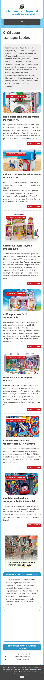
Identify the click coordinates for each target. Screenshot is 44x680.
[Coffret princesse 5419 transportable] (22, 309)
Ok (22, 677)
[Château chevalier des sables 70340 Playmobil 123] (22, 169)
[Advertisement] (22, 626)
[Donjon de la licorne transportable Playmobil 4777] (22, 112)
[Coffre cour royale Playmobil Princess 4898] (22, 241)
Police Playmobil (22, 659)
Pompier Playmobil (22, 657)
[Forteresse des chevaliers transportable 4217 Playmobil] (22, 435)
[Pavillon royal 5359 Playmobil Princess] (22, 372)
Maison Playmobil (23, 654)
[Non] (41, 672)
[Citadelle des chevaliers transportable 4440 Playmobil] (22, 493)
